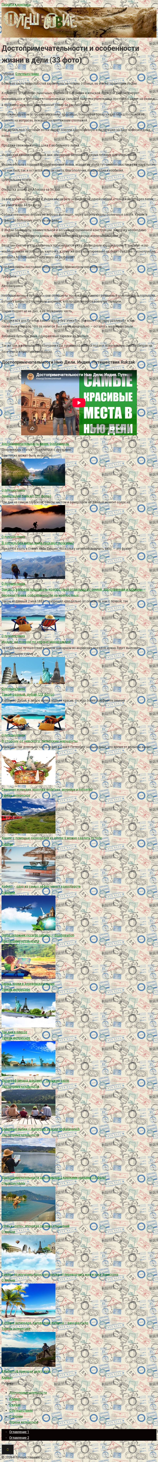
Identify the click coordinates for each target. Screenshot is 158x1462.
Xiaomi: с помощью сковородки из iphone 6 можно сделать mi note (52, 838)
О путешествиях (27, 74)
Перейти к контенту (16, 4)
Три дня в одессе (14, 1032)
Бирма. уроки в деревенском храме (28, 983)
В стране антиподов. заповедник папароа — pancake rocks (45, 1323)
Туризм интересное (16, 795)
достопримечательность (20, 443)
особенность (59, 443)
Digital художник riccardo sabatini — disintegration (38, 935)
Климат (7, 1377)
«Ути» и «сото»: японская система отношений (35, 1226)
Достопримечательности (20, 941)
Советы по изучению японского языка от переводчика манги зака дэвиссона (60, 1274)
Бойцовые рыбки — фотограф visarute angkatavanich (41, 1129)
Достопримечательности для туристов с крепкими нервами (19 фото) (54, 1177)
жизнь (44, 443)
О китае (7, 844)
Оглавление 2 (19, 1437)
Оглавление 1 (19, 1432)
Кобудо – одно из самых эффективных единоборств (41, 886)
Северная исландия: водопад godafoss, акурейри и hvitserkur (47, 789)
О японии (8, 892)
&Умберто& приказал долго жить (26, 1371)
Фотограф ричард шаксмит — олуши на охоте (35, 1080)
